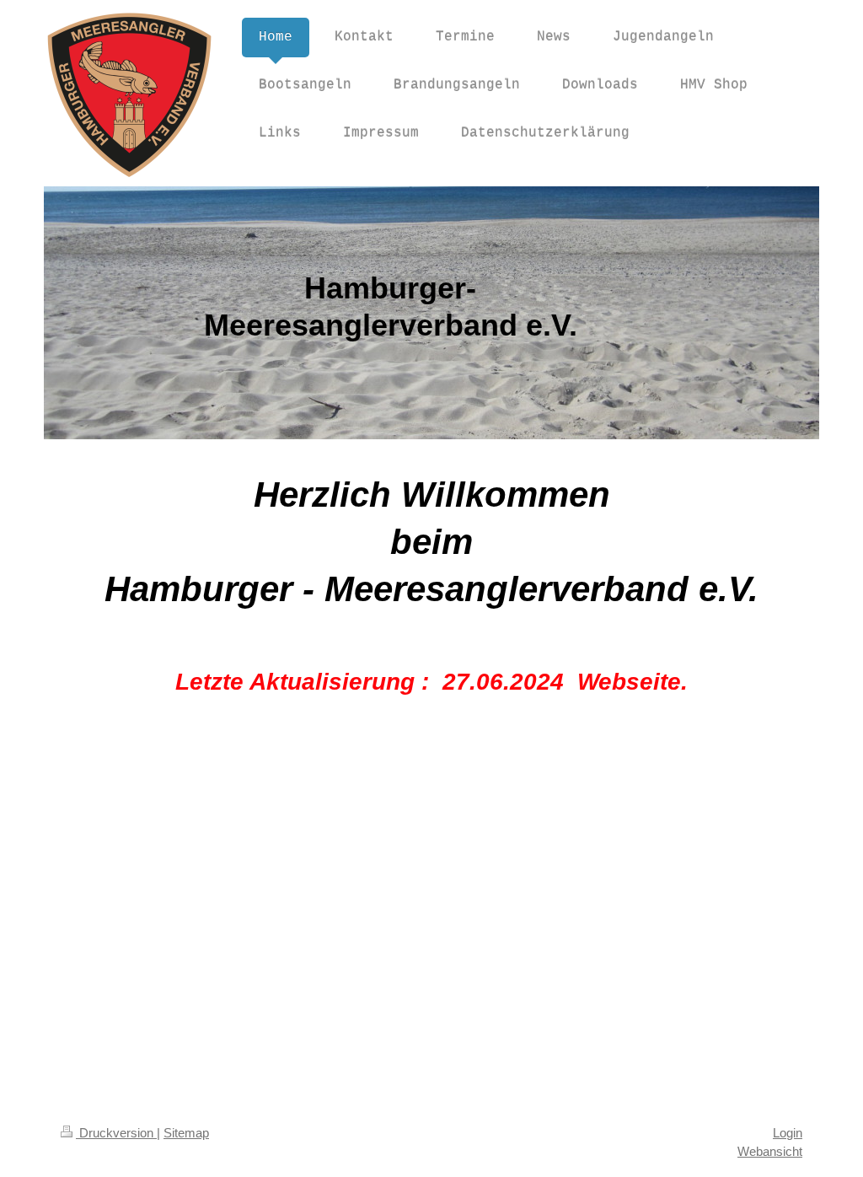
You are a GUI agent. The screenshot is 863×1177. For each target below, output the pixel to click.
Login (787, 1133)
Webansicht (769, 1151)
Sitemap (186, 1133)
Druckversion (116, 1133)
